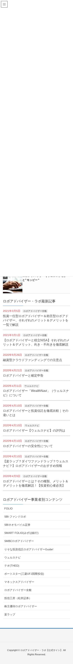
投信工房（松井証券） (18, 598)
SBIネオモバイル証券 (17, 524)
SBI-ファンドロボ (15, 516)
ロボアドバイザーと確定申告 (23, 375)
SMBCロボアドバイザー (19, 541)
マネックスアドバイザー (19, 581)
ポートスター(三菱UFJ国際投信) (24, 573)
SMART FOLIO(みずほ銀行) (21, 532)
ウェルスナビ (32, 386)
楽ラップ (9, 614)
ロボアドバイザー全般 (35, 311)
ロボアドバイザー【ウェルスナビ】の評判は (34, 430)
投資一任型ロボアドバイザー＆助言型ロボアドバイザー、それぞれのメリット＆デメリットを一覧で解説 (35, 320)
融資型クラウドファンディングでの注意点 (32, 360)
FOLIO (8, 508)
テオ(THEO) (11, 565)
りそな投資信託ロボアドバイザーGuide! (28, 549)
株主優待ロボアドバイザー (20, 606)
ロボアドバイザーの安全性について (28, 446)
